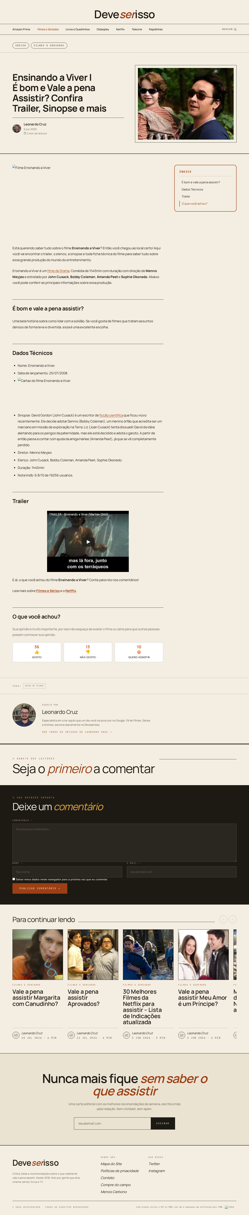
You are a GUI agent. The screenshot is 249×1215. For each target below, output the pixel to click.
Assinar (162, 1123)
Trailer (186, 196)
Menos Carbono (114, 1191)
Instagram (156, 1170)
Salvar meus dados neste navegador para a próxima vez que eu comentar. (62, 879)
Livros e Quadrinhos (78, 29)
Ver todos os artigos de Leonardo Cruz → (77, 732)
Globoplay (103, 29)
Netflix (120, 29)
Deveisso (124, 14)
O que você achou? (194, 204)
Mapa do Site (111, 1163)
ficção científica (111, 415)
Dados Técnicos (192, 189)
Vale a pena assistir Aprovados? (84, 997)
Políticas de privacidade (120, 1170)
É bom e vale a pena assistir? (201, 182)
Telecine (137, 29)
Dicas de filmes (34, 686)
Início (20, 45)
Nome (17, 863)
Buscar (227, 29)
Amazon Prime (21, 29)
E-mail (133, 863)
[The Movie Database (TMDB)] (231, 1207)
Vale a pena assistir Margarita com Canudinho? (36, 997)
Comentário (22, 820)
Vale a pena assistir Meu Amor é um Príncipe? (202, 997)
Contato (107, 1177)
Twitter (154, 1163)
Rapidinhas (156, 29)
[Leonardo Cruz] (16, 128)
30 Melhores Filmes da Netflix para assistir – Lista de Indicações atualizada (142, 1006)
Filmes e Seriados (48, 29)
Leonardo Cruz (35, 124)
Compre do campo (116, 1184)
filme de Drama (58, 271)
